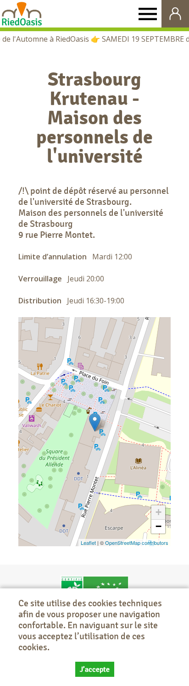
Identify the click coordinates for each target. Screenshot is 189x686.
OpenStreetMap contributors (136, 542)
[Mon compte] (175, 13)
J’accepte (95, 669)
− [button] (158, 526)
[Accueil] (22, 13)
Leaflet (88, 542)
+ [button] (158, 512)
